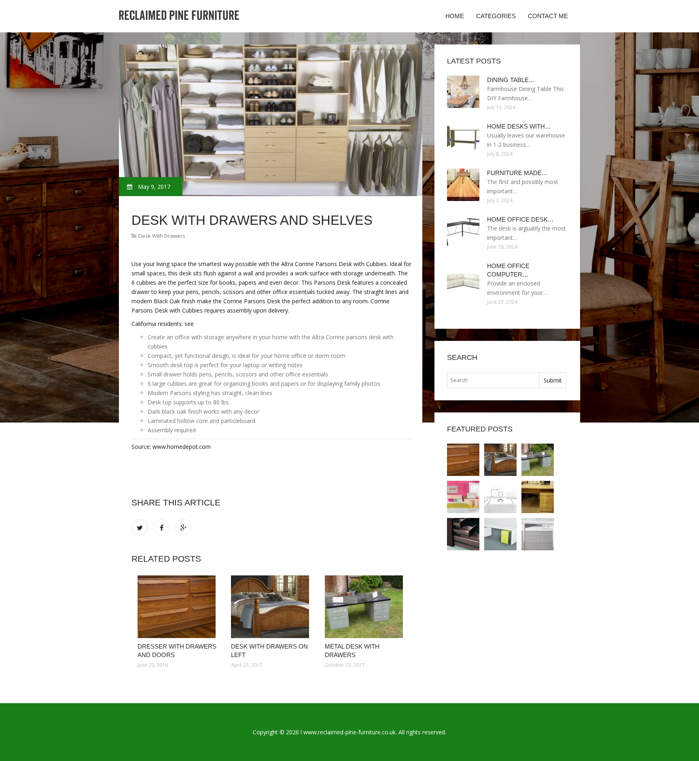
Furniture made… (517, 172)
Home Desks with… (519, 126)
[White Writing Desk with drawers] (500, 534)
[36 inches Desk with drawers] (463, 534)
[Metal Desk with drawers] (365, 606)
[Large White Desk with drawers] (463, 497)
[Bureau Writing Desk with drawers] (537, 497)
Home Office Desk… (520, 219)
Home (454, 16)
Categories (496, 16)
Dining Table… (511, 79)
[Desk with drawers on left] (271, 606)
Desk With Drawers (161, 235)
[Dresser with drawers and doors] (178, 606)
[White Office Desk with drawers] (500, 497)
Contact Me (548, 16)
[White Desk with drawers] (537, 534)
